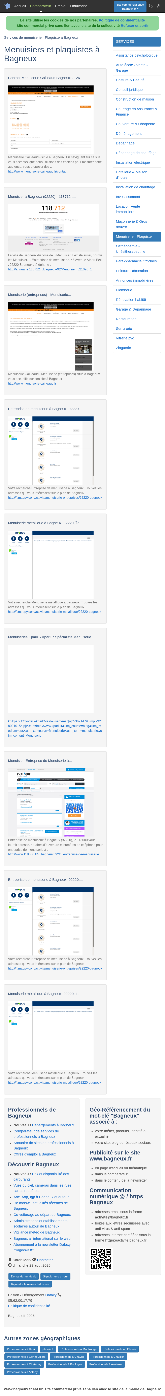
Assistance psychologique (137, 55)
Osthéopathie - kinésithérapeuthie (130, 249)
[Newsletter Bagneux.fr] (151, 6)
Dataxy (51, 1295)
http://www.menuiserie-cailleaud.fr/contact (37, 171)
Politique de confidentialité (122, 20)
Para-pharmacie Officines (136, 261)
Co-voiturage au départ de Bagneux (42, 1215)
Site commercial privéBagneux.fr (130, 6)
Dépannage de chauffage (136, 153)
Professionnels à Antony (22, 1372)
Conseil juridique (129, 90)
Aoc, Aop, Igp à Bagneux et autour (41, 1197)
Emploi (60, 6)
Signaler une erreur (55, 1276)
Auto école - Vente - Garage (132, 67)
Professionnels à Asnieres (105, 1364)
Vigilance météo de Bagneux (36, 1232)
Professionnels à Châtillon (108, 1356)
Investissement (128, 197)
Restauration (126, 319)
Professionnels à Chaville (69, 1356)
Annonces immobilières (134, 280)
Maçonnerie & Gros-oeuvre (132, 224)
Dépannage (125, 143)
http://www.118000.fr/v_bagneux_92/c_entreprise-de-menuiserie (53, 854)
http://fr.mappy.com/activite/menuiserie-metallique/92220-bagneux (54, 611)
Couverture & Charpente (135, 124)
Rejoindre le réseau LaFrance (30, 1284)
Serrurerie (124, 329)
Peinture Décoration (132, 271)
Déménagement (129, 134)
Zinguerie (123, 348)
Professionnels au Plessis (120, 1349)
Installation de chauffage (135, 187)
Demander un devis (23, 1276)
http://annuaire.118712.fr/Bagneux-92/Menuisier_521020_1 (50, 269)
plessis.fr (48, 1349)
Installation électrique (133, 162)
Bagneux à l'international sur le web (41, 1239)
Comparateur (40, 6)
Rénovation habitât (131, 300)
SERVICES (125, 42)
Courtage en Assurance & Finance (136, 111)
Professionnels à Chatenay (24, 1364)
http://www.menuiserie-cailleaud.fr (32, 383)
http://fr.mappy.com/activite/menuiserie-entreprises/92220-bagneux (55, 497)
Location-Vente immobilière (128, 209)
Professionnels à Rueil (21, 1349)
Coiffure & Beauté (130, 80)
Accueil (20, 6)
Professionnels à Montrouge (79, 1349)
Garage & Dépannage (133, 309)
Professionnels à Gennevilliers (26, 1356)
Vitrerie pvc (125, 338)
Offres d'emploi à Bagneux (34, 1154)
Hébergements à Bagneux (53, 1125)
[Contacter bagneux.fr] (159, 6)
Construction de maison (135, 99)
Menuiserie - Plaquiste (134, 237)
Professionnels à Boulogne (65, 1364)
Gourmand (78, 6)
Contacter (45, 1260)
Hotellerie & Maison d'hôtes (131, 175)
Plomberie (124, 290)
